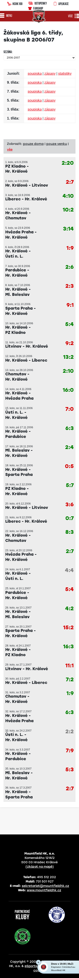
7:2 (70, 680)
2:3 (69, 286)
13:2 (68, 357)
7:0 (69, 409)
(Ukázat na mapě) (39, 867)
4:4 (69, 570)
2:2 (69, 732)
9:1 (70, 305)
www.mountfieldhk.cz (44, 890)
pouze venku (56, 144)
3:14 (68, 229)
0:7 (69, 518)
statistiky (65, 73)
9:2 (69, 343)
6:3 (69, 428)
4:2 (69, 609)
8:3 (69, 532)
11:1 (69, 666)
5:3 (69, 770)
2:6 (69, 267)
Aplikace (63, 3)
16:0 (68, 390)
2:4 (69, 447)
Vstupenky (40, 3)
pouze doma (33, 144)
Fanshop (38, 8)
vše (10, 149)
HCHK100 (17, 3)
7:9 (70, 751)
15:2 (68, 628)
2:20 (68, 163)
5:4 (69, 324)
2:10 (68, 371)
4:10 (68, 196)
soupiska (35, 73)
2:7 (70, 182)
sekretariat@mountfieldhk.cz (45, 886)
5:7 (70, 485)
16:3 (68, 647)
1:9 (70, 248)
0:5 (69, 466)
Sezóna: (8, 52)
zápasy (50, 73)
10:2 (68, 210)
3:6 (69, 505)
